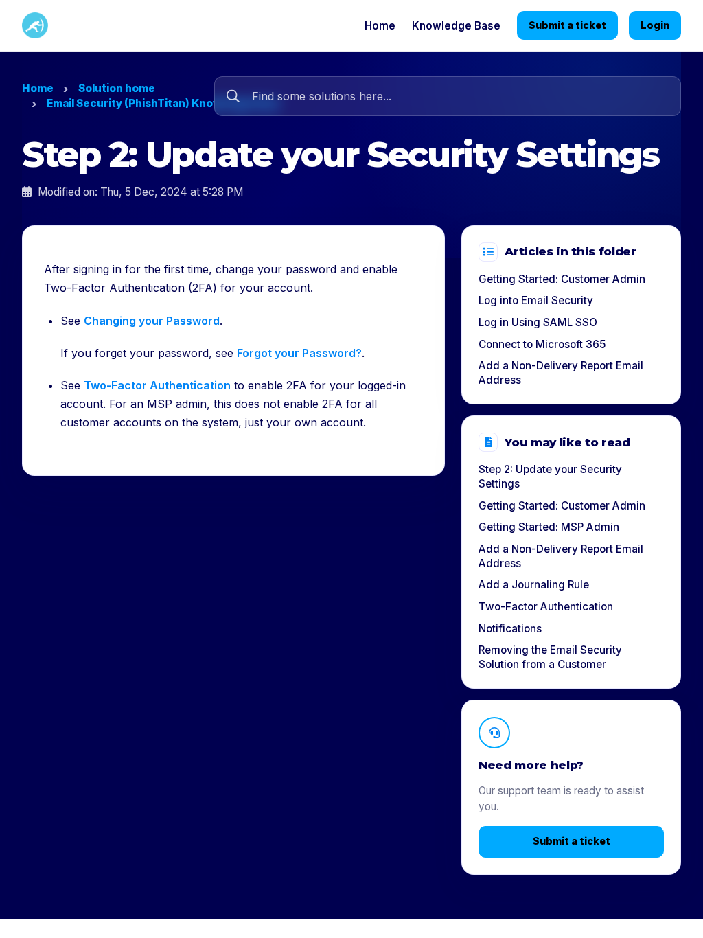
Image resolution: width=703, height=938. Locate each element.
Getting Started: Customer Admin (562, 279)
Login (655, 25)
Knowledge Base (456, 25)
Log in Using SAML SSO (538, 322)
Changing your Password (152, 321)
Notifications (510, 628)
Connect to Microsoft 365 (542, 344)
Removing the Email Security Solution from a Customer (550, 657)
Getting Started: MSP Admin (549, 527)
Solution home (116, 88)
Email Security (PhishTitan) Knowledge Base (163, 103)
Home (380, 25)
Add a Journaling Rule (534, 584)
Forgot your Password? (299, 353)
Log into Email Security (536, 300)
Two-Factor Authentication (157, 385)
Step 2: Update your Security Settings (550, 476)
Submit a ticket (567, 25)
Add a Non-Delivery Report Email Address (561, 373)
